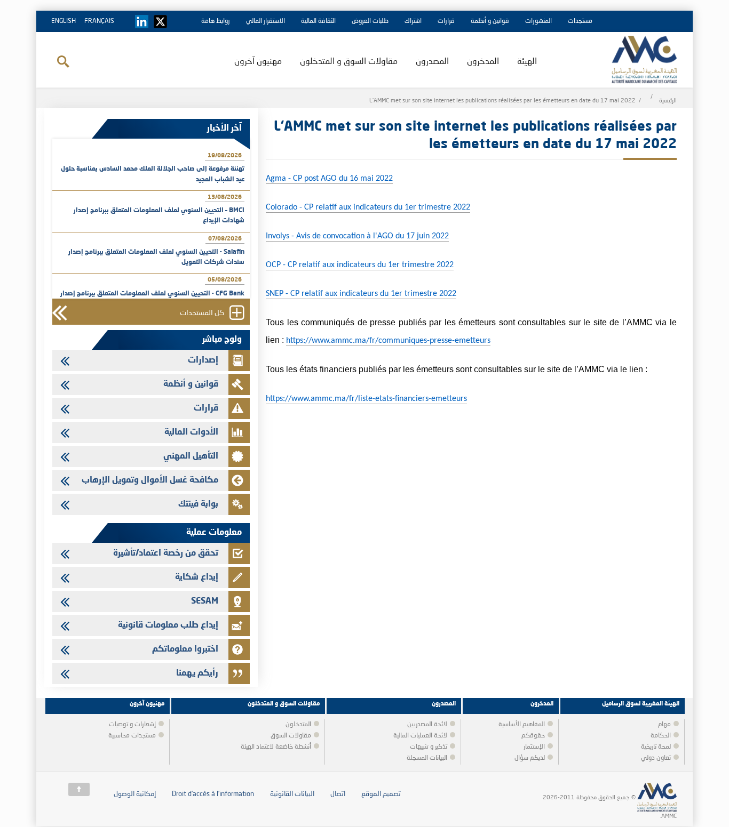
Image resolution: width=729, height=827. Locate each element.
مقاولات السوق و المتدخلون (349, 62)
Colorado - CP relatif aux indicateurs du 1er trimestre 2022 (368, 207)
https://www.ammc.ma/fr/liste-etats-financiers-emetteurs (366, 399)
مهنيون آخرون (258, 62)
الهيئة (527, 62)
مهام (664, 724)
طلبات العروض (370, 21)
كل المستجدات (202, 313)
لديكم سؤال (529, 758)
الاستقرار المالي (265, 21)
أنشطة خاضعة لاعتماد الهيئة (276, 747)
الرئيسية (668, 101)
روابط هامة (215, 21)
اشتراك (413, 21)
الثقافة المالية (318, 21)
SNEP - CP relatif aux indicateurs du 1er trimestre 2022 (361, 294)
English (63, 21)
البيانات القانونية (292, 794)
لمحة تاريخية (656, 747)
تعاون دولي (656, 758)
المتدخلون (298, 724)
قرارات (446, 21)
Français (99, 21)
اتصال (337, 794)
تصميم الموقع (381, 794)
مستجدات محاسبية (132, 736)
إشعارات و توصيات (132, 724)
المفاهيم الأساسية (521, 724)
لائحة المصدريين (427, 724)
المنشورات (538, 21)
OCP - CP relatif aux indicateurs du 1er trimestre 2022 (360, 265)
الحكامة (661, 736)
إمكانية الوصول (135, 794)
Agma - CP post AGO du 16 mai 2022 (329, 178)
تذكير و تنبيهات (428, 747)
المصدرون (432, 62)
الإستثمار (534, 747)
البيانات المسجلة (427, 758)
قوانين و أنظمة (490, 21)
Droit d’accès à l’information (213, 794)
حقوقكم (533, 736)
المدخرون (483, 62)
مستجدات (580, 21)
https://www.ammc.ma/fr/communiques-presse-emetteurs (388, 340)
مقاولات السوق (291, 736)
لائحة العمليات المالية (420, 736)
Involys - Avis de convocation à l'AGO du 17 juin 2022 (357, 236)
